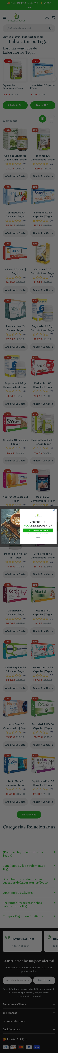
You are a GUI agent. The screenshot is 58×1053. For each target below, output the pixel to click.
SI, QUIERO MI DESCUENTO (38, 530)
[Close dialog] (54, 510)
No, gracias (38, 537)
